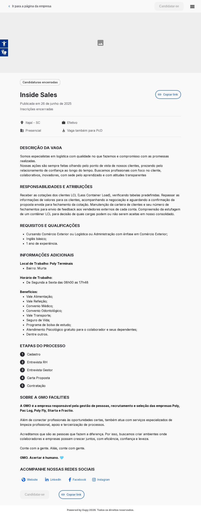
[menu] (192, 6)
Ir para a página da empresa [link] (31, 6)
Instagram (103, 479)
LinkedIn (55, 479)
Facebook (79, 479)
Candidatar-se (169, 6)
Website (32, 479)
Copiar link (170, 94)
